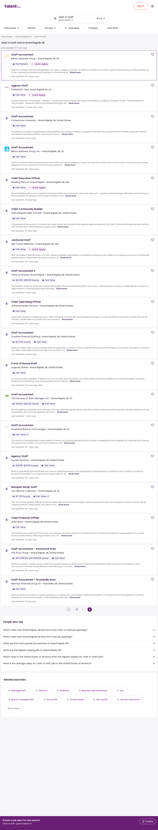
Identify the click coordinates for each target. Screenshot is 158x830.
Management (18, 690)
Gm (122, 690)
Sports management (22, 699)
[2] (89, 609)
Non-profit (102, 699)
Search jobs (6, 37)
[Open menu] (152, 6)
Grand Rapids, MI (23, 37)
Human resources (129, 699)
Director (43, 690)
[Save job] (152, 54)
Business (64, 690)
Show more (75, 72)
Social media (77, 699)
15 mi (99, 18)
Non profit (52, 699)
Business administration (94, 690)
